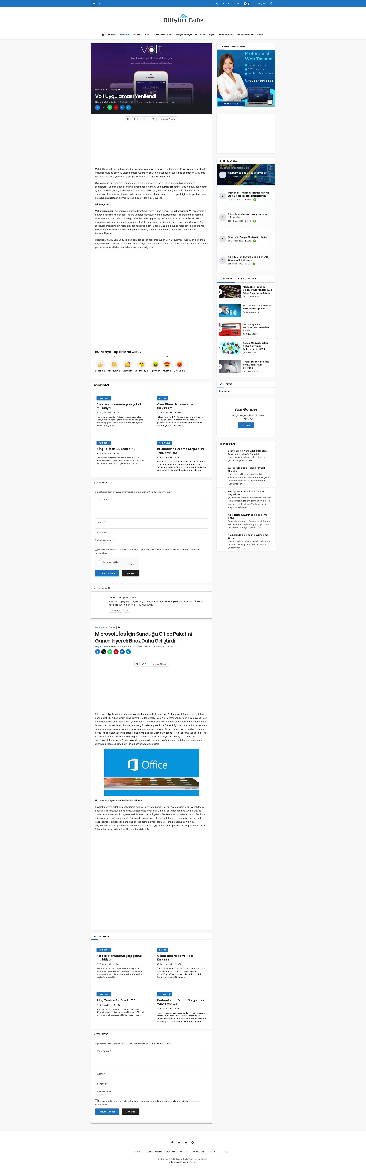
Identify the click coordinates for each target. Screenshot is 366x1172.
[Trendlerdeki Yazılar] (94, 3)
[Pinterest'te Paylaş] (116, 107)
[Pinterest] (238, 3)
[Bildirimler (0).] (271, 3)
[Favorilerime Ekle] (127, 610)
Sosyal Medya (184, 34)
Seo (147, 34)
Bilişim (137, 34)
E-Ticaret (200, 34)
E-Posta (102, 532)
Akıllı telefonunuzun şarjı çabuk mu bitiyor (119, 406)
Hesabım (137, 1151)
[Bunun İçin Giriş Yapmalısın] (128, 118)
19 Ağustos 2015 (127, 597)
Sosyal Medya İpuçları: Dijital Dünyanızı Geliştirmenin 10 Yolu (255, 346)
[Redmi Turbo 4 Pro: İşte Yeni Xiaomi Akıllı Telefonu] (230, 366)
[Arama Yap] (217, 3)
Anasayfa (110, 34)
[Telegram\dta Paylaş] (128, 107)
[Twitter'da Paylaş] (103, 107)
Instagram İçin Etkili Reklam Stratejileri (115, 3)
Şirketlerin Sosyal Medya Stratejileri (248, 237)
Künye (213, 1151)
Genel (260, 34)
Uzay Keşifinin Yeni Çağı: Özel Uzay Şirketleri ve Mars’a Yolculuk (247, 452)
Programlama (245, 34)
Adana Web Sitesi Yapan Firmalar (247, 172)
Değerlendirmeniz (104, 539)
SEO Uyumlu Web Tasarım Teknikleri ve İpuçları (257, 307)
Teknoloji (125, 34)
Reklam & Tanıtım (177, 1151)
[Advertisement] (151, 144)
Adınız (101, 522)
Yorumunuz (104, 499)
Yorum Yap (102, 482)
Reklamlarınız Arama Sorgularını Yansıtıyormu (180, 451)
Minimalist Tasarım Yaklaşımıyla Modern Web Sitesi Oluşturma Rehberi (257, 290)
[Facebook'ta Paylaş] (97, 107)
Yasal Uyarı (198, 1151)
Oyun (212, 34)
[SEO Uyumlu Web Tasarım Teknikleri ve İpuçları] (230, 310)
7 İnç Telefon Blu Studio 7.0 (116, 449)
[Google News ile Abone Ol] (168, 118)
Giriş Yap (262, 3)
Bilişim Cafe (101, 102)
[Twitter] (228, 3)
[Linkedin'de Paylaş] (122, 107)
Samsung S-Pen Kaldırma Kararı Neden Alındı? (256, 327)
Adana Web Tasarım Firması (183, 1162)
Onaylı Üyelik (154, 1151)
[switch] (247, 4)
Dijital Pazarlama (162, 34)
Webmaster (225, 34)
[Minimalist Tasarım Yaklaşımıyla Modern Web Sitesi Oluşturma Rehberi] (230, 291)
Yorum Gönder (107, 573)
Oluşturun (246, 425)
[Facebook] (223, 3)
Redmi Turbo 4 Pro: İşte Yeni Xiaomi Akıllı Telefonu (256, 364)
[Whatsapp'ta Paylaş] (109, 107)
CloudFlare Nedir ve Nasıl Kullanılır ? (175, 406)
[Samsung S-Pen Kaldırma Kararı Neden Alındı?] (230, 329)
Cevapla (115, 610)
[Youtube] (233, 3)
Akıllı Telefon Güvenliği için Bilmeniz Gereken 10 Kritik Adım (248, 259)
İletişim (225, 1151)
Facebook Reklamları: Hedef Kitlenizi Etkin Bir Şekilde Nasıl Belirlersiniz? (248, 194)
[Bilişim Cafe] (183, 19)
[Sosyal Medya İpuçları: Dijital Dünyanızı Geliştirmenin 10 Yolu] (230, 348)
